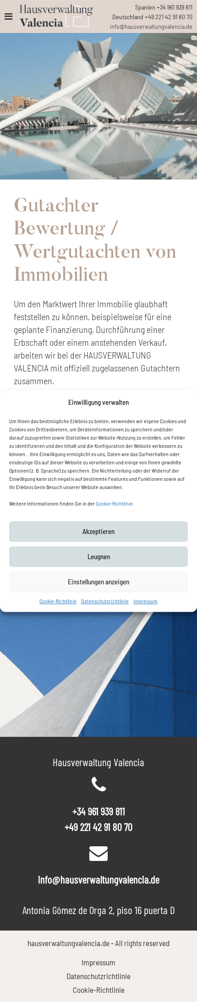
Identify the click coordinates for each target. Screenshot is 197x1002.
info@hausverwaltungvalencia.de (151, 26)
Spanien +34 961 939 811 (163, 7)
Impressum (145, 601)
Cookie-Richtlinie (114, 503)
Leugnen (99, 556)
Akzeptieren (98, 531)
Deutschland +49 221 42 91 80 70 (152, 17)
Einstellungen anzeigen (98, 581)
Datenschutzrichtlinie (105, 601)
